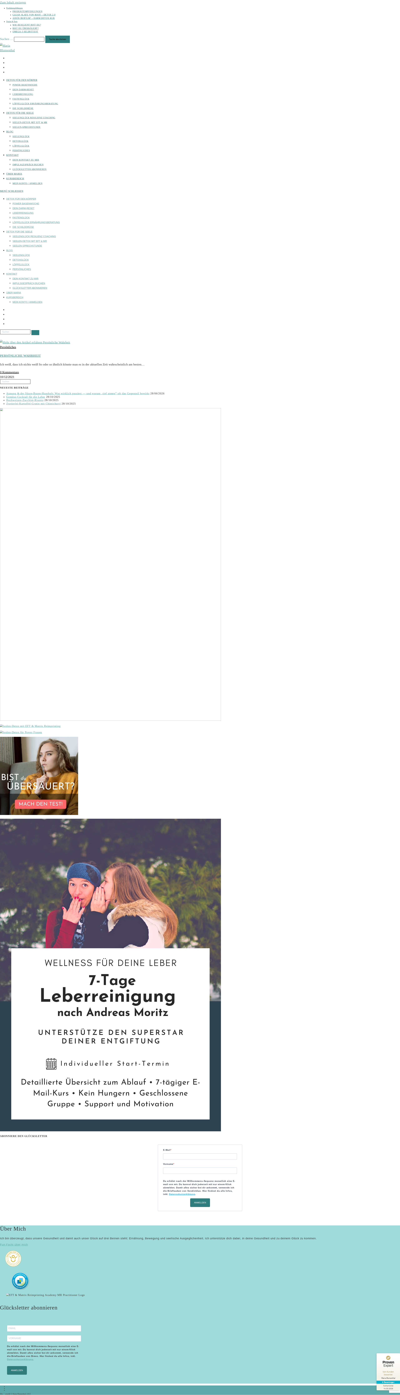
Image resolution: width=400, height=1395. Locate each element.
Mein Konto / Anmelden (27, 302)
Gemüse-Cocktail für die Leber (25, 396)
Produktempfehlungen (14, 8)
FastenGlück (21, 217)
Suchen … (6, 39)
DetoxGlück (20, 260)
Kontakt (11, 274)
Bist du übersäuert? (25, 28)
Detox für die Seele (19, 231)
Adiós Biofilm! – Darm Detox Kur (33, 18)
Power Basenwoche (25, 203)
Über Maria (13, 292)
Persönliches (21, 269)
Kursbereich (14, 297)
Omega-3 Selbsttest (25, 31)
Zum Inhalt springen (13, 2)
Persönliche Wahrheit (20, 355)
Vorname (168, 1164)
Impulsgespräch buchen (28, 283)
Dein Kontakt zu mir (25, 278)
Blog (9, 250)
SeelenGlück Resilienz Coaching (34, 236)
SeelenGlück (21, 255)
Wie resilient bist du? (26, 25)
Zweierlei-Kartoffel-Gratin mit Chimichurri (33, 403)
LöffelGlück (20, 264)
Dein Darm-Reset (23, 208)
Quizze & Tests (12, 21)
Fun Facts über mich (14, 1244)
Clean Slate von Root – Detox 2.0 (33, 15)
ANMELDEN (200, 1202)
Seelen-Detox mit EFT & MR (29, 241)
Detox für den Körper (21, 199)
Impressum (10, 1386)
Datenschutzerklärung (14, 1388)
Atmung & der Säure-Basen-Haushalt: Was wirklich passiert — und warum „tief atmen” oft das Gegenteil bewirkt (78, 393)
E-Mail (166, 1150)
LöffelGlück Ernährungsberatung (36, 222)
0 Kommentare (9, 372)
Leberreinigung (23, 213)
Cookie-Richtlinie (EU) (14, 1390)
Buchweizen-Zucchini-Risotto (25, 400)
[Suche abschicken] (35, 332)
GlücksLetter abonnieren (29, 288)
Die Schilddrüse (23, 227)
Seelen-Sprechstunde (27, 245)
